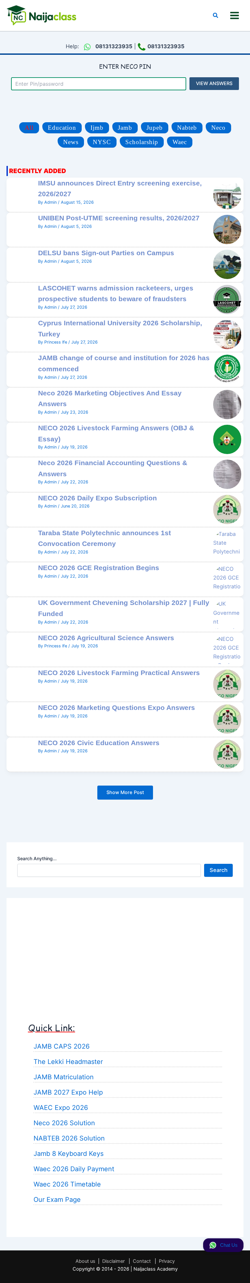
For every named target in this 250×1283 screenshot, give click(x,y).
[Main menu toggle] (234, 16)
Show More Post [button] (125, 792)
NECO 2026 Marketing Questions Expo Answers (116, 707)
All (29, 127)
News (70, 142)
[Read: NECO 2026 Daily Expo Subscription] (227, 509)
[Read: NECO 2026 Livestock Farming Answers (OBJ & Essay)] (227, 438)
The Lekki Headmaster (68, 1062)
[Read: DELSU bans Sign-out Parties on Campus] (227, 264)
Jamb (125, 127)
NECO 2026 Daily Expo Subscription (97, 498)
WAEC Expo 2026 (61, 1108)
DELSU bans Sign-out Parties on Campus (106, 253)
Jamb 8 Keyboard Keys (69, 1154)
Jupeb (154, 127)
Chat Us (229, 1245)
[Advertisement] (125, 954)
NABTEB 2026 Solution (69, 1138)
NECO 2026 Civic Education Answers (99, 742)
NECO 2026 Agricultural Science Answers (106, 638)
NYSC (102, 142)
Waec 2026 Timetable (67, 1184)
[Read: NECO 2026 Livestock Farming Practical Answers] (227, 683)
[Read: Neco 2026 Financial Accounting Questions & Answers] (227, 474)
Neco (218, 127)
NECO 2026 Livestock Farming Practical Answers (119, 672)
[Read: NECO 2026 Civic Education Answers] (227, 753)
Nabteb (187, 127)
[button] (216, 15)
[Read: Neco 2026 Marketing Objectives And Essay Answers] (227, 404)
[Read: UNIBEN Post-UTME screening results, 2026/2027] (227, 229)
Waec (180, 142)
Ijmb (97, 127)
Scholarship (141, 142)
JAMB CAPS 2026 (62, 1046)
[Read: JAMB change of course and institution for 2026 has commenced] (227, 369)
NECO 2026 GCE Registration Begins (98, 567)
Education (62, 127)
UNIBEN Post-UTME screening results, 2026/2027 (119, 218)
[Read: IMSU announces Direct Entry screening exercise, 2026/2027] (227, 194)
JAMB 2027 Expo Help (68, 1092)
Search (219, 870)
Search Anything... (37, 858)
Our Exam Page (57, 1199)
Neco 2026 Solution (64, 1123)
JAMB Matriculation (64, 1077)
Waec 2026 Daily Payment (74, 1169)
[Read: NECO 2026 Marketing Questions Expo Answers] (227, 718)
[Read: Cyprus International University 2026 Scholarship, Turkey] (227, 334)
